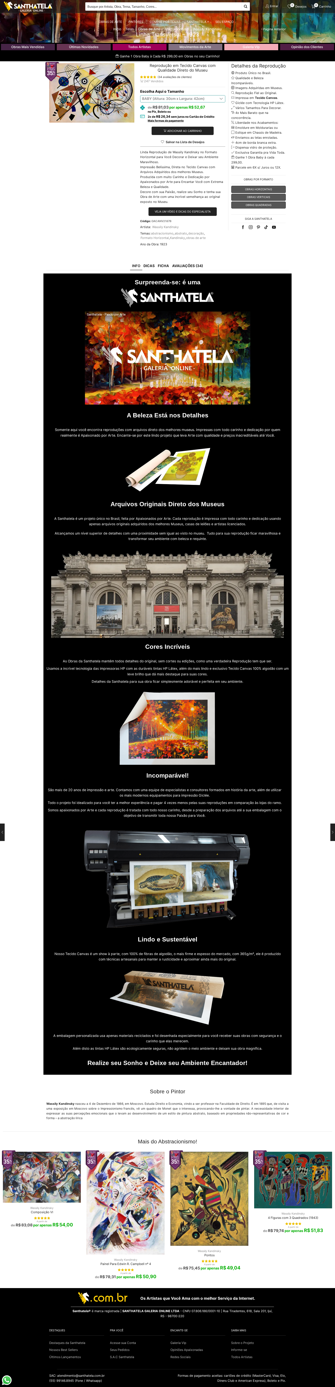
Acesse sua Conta (123, 1343)
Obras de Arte (110, 22)
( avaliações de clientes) (175, 77)
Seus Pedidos (120, 1350)
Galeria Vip (251, 47)
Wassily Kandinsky (165, 227)
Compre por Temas (165, 22)
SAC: (77, 1375)
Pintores (135, 22)
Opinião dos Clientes (307, 47)
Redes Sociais (180, 1357)
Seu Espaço (224, 22)
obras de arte (196, 238)
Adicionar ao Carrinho (184, 130)
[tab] (136, 265)
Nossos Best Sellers (63, 1350)
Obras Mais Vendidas (27, 47)
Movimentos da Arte (195, 47)
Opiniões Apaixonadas (186, 1350)
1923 (163, 244)
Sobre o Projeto (242, 1343)
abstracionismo (162, 233)
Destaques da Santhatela (67, 1343)
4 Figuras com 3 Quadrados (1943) (293, 1218)
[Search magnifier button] (246, 6)
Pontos (209, 1255)
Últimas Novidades (83, 47)
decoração (196, 233)
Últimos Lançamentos (65, 1357)
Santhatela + (198, 22)
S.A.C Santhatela (122, 1357)
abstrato (181, 233)
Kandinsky (177, 238)
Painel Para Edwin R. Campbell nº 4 (125, 1264)
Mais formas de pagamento (166, 120)
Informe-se (239, 1350)
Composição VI (42, 1212)
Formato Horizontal (155, 238)
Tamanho (175, 91)
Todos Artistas (139, 47)
